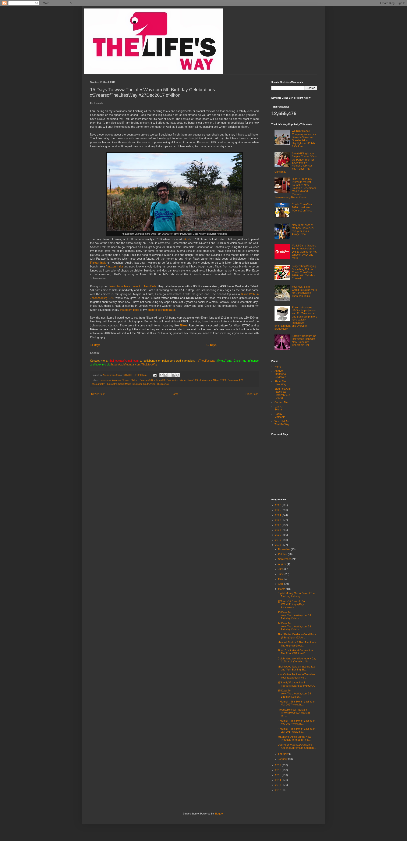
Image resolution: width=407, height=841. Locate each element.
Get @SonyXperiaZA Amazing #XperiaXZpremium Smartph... (297, 746)
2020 (278, 534)
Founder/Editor (147, 380)
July (280, 569)
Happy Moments (280, 415)
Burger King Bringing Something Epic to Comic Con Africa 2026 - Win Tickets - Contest (304, 272)
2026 (278, 505)
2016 (278, 770)
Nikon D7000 (219, 380)
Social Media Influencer (130, 384)
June (281, 574)
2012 (278, 790)
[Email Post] (154, 375)
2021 (278, 530)
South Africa (149, 384)
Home (174, 394)
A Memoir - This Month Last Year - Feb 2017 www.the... (297, 722)
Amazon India (114, 266)
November (284, 549)
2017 (278, 765)
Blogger (126, 380)
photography (98, 384)
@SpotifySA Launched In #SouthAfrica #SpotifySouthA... (297, 684)
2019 (278, 540)
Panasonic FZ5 (235, 380)
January (283, 759)
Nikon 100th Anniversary (199, 380)
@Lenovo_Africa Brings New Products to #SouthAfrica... (294, 738)
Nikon (186, 239)
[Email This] (161, 375)
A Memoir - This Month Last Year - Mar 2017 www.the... (297, 703)
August (282, 564)
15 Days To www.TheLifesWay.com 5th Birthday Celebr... (295, 693)
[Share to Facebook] (173, 375)
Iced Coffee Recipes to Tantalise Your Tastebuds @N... (296, 676)
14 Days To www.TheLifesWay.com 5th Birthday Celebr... (295, 626)
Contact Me (281, 402)
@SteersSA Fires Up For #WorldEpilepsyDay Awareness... (292, 604)
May (281, 579)
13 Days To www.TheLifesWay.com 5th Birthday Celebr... (295, 615)
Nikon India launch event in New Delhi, (133, 286)
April (281, 583)
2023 (278, 520)
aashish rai (105, 380)
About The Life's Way (280, 383)
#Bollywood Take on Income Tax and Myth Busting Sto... (296, 668)
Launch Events (279, 408)
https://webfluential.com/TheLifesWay (134, 364)
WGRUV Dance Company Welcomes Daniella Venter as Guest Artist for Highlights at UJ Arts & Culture (304, 139)
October (283, 554)
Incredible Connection (167, 380)
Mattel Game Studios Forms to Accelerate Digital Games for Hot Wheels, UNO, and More (304, 251)
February (283, 754)
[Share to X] (169, 375)
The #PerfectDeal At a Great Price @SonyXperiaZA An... (297, 636)
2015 (278, 775)
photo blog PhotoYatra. (162, 309)
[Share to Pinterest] (178, 375)
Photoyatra (111, 384)
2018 (278, 544)
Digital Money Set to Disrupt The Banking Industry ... (296, 595)
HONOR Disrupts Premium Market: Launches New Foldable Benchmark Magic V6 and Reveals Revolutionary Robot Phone (295, 188)
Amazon (116, 380)
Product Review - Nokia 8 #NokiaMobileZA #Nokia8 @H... (294, 712)
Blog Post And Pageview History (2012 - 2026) (283, 393)
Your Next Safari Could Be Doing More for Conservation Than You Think (304, 291)
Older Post (251, 394)
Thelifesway (163, 384)
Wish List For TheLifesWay (282, 423)
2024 (278, 515)
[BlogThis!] (165, 375)
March (282, 589)
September (284, 559)
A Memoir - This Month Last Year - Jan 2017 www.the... (297, 730)
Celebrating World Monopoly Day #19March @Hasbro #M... (297, 660)
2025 (278, 510)
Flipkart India (98, 262)
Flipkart (134, 380)
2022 (278, 525)
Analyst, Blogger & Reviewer (280, 374)
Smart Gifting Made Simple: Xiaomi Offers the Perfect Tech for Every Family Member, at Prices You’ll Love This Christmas (296, 162)
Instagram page (129, 309)
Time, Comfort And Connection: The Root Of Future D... (296, 652)
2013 (278, 785)
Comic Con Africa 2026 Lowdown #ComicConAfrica (302, 207)
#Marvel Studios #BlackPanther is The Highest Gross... (297, 644)
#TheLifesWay (206, 360)
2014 (278, 780)
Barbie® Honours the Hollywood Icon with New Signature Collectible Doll (304, 340)
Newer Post (98, 394)
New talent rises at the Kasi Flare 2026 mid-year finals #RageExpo (303, 230)
